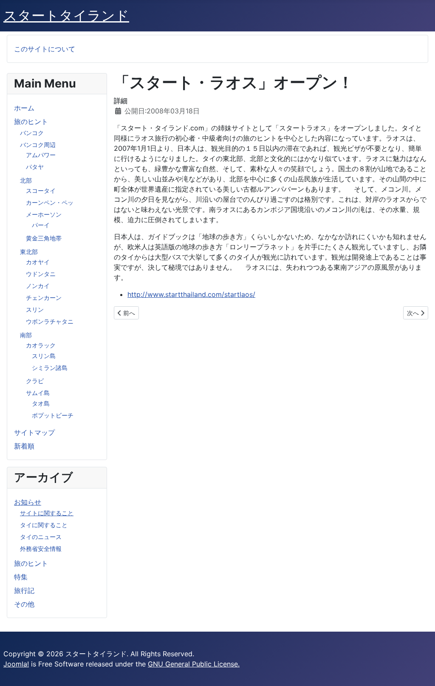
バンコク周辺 (38, 144)
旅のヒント (31, 121)
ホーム (24, 108)
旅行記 (24, 590)
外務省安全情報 (41, 548)
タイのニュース (41, 536)
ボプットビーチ (52, 415)
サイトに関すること (46, 513)
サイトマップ (34, 432)
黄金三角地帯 (44, 238)
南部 (26, 335)
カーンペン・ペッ (49, 202)
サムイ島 (38, 392)
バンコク (32, 132)
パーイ (41, 225)
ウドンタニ (41, 273)
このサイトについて (44, 49)
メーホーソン (44, 214)
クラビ (35, 380)
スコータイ (41, 190)
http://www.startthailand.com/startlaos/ (191, 294)
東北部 (29, 251)
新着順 (24, 446)
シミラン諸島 (50, 367)
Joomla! (16, 664)
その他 (24, 604)
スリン (35, 309)
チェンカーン (44, 297)
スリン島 (44, 355)
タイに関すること (44, 524)
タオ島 (41, 403)
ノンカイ (38, 285)
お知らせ (27, 502)
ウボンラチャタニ (49, 321)
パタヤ (35, 166)
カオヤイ (38, 261)
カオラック (41, 345)
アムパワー (41, 154)
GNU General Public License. (194, 664)
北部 (26, 180)
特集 (21, 577)
